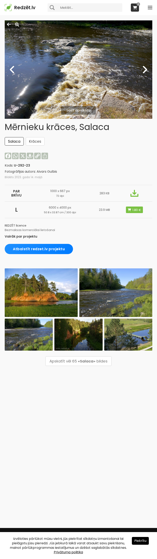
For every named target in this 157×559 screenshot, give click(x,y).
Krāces (35, 141)
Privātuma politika (68, 552)
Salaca (14, 141)
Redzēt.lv (24, 7)
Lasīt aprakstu (78, 110)
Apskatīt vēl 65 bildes (78, 361)
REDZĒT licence (15, 225)
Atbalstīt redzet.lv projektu (39, 249)
